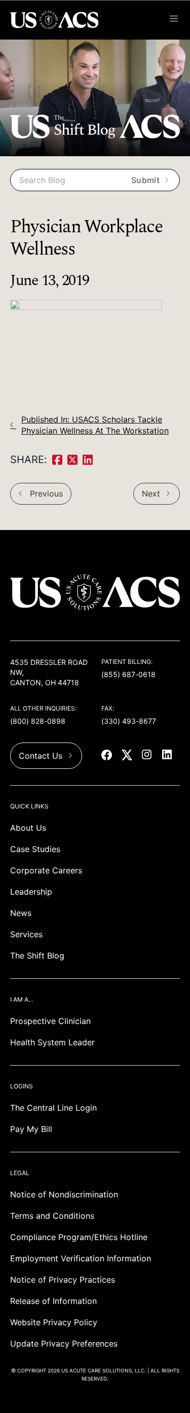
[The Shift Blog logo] (95, 135)
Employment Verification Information (80, 1258)
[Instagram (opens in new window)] (148, 756)
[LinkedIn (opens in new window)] (168, 756)
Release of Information (53, 1301)
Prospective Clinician (50, 1021)
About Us (28, 828)
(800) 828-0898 (37, 721)
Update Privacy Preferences (64, 1343)
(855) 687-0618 (128, 674)
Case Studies (35, 849)
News (20, 913)
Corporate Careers (46, 870)
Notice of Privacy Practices (62, 1280)
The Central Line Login (53, 1108)
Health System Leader (52, 1042)
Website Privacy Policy (53, 1322)
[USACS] (55, 20)
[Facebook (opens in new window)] (107, 756)
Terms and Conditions (52, 1216)
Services (26, 934)
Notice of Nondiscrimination (64, 1194)
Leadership (31, 892)
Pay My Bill (31, 1129)
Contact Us (40, 756)
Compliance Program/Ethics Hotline (78, 1237)
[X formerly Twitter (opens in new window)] (128, 756)
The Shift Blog (37, 955)
